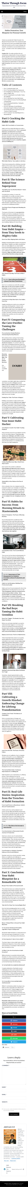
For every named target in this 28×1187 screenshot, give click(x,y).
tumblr (15, 1031)
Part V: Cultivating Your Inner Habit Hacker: (13, 98)
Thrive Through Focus (14, 3)
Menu (25, 11)
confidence (4, 601)
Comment (5, 1065)
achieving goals (20, 555)
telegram (15, 1041)
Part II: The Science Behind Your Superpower (14, 90)
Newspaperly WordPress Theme (14, 1184)
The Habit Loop (6, 189)
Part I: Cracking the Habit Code (11, 88)
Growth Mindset (19, 550)
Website (4, 1102)
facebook (15, 1020)
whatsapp (15, 1038)
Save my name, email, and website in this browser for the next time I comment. (15, 1109)
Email (4, 1094)
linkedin (15, 1027)
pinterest (15, 1024)
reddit (15, 1034)
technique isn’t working (11, 489)
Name (4, 1087)
